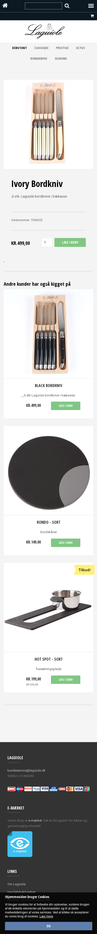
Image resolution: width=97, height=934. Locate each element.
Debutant (19, 48)
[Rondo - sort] (48, 470)
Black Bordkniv (48, 385)
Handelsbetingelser (21, 892)
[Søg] (67, 6)
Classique (41, 48)
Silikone (61, 58)
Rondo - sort (48, 522)
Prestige (62, 48)
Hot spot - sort (49, 659)
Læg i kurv (66, 406)
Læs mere (46, 916)
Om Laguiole (16, 884)
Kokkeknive (38, 58)
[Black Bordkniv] (48, 334)
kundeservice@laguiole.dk (26, 770)
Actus (80, 48)
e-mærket (35, 820)
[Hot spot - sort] (48, 607)
